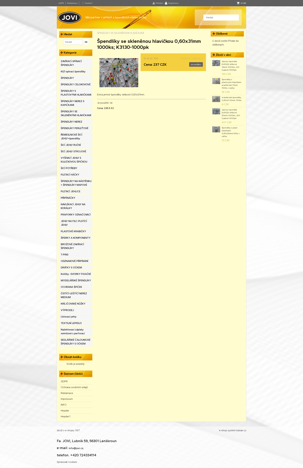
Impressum (67, 398)
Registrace (173, 3)
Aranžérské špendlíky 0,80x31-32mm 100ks (232, 98)
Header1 (88, 3)
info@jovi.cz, (76, 448)
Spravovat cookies (67, 461)
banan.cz (241, 430)
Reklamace (72, 3)
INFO (63, 404)
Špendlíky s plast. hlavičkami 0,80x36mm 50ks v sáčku (231, 132)
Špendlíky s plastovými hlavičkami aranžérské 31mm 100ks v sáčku (231, 83)
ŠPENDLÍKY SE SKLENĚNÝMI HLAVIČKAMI (120, 32)
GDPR (61, 3)
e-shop (223, 430)
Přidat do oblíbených (191, 58)
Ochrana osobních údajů (74, 387)
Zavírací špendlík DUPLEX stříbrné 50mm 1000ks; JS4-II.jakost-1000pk (231, 114)
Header (65, 410)
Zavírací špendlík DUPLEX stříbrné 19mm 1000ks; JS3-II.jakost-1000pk (231, 65)
